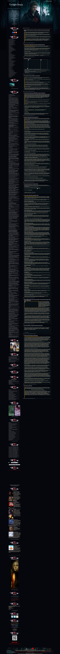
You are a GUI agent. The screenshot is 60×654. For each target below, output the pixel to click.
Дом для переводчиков (11, 395)
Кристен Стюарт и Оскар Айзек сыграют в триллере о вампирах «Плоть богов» (14, 214)
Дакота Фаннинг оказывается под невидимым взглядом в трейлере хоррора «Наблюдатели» (14, 244)
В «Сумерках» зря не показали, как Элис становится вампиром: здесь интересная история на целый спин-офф (14, 111)
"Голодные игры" (11, 54)
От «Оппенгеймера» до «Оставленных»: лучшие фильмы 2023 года (14, 326)
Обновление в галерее (27, 58)
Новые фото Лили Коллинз (12, 162)
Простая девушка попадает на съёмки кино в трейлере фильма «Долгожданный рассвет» (14, 276)
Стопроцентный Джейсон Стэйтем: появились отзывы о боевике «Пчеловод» (14, 309)
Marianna (31, 113)
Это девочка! (10, 219)
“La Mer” (39, 286)
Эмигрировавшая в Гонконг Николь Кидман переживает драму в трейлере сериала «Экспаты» (14, 332)
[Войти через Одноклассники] (16, 32)
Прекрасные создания (11, 55)
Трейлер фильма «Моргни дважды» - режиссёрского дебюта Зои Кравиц (13, 218)
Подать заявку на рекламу (15, 416)
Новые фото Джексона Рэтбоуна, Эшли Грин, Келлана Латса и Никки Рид (13, 197)
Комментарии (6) (33, 398)
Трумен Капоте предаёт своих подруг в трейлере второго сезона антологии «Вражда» (13, 319)
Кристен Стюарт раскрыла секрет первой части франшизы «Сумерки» (14, 259)
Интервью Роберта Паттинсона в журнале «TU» (31, 117)
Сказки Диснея (11, 63)
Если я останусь (11, 62)
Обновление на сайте (11, 94)
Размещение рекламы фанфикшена (14, 539)
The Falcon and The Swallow (12, 432)
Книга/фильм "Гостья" (11, 44)
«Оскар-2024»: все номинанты (12, 292)
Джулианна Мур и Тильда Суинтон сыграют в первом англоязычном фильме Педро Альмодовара (14, 285)
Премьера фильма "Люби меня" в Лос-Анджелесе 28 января (13, 140)
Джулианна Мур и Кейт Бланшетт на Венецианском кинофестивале (13, 185)
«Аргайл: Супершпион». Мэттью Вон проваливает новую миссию (13, 265)
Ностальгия (10, 66)
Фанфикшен (10, 47)
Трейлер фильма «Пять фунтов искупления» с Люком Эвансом (12, 203)
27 (11, 600)
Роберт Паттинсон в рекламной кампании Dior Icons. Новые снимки (14, 169)
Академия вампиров (11, 57)
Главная (44, 1)
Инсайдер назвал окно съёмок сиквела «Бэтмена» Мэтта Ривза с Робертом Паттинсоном (13, 324)
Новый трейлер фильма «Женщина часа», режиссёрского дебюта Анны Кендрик (14, 173)
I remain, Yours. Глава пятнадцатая (13, 454)
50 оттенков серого (11, 61)
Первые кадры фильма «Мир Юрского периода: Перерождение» (13, 179)
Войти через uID (14, 30)
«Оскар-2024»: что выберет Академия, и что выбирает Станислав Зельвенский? (14, 233)
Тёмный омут (10, 428)
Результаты (13, 610)
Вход (49, 1)
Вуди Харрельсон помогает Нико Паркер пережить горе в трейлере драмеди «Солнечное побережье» (14, 296)
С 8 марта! (10, 96)
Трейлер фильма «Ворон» (12, 227)
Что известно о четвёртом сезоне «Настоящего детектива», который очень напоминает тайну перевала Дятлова (13, 328)
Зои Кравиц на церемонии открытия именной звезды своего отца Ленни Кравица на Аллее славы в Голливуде (14, 226)
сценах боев (40, 256)
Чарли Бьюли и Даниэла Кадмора (32, 71)
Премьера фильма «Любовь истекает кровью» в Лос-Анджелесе (13, 237)
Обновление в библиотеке (28, 385)
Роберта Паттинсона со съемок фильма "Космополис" (34, 69)
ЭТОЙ (17, 548)
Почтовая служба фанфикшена (12, 396)
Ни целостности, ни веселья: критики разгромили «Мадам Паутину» (13, 269)
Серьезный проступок (11, 431)
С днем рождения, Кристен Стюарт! (13, 220)
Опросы (10, 53)
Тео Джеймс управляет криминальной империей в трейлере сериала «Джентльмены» (13, 252)
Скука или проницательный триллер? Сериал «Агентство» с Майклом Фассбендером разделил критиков (13, 156)
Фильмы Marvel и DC (11, 64)
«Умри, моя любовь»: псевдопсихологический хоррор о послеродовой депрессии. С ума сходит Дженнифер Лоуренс (13, 126)
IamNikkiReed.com (41, 243)
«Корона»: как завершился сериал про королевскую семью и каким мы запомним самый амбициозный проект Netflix (14, 336)
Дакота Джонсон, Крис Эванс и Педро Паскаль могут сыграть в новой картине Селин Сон (13, 273)
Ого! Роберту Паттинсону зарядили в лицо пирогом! (32, 75)
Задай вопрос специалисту (12, 380)
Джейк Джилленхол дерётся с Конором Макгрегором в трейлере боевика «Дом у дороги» (13, 288)
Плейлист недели (11, 70)
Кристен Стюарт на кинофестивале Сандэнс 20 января (13, 294)
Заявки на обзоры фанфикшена (13, 398)
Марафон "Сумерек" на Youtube (12, 107)
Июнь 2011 (14, 595)
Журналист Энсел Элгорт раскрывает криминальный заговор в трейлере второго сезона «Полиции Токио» (14, 311)
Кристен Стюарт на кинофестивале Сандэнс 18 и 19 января (13, 297)
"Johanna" (48, 263)
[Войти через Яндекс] (14, 32)
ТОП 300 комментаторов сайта (14, 88)
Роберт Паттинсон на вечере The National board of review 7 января (14, 144)
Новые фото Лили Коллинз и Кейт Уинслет (14, 184)
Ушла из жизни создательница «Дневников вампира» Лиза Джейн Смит (14, 137)
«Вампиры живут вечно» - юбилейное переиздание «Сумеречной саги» (13, 138)
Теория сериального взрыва (12, 72)
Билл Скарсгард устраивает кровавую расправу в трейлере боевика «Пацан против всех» (14, 250)
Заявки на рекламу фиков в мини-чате (14, 485)
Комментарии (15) (32, 115)
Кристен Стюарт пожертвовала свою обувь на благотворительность (34, 44)
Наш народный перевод (12, 384)
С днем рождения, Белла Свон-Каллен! (13, 178)
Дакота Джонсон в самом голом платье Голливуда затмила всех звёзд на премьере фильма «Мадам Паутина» (14, 271)
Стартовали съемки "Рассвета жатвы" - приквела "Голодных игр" (13, 122)
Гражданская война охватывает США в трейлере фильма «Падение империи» (13, 283)
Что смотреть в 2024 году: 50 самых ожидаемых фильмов (13, 321)
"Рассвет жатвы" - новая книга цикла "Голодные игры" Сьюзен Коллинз (13, 135)
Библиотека (26, 398)
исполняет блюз (31, 249)
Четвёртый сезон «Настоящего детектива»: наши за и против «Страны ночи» (14, 246)
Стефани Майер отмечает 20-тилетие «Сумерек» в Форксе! (13, 106)
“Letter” (38, 277)
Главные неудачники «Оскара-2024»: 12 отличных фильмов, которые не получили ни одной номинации (14, 235)
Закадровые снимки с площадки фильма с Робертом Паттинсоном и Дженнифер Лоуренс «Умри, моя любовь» (14, 188)
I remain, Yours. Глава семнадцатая (13, 451)
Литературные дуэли (11, 75)
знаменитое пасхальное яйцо (46, 280)
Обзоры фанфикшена (11, 397)
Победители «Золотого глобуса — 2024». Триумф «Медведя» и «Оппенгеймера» (14, 314)
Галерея (10, 46)
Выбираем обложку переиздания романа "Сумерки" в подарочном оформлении (14, 100)
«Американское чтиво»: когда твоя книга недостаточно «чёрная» (14, 261)
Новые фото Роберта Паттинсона (13, 221)
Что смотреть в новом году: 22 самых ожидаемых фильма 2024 (13, 313)
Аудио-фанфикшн (11, 48)
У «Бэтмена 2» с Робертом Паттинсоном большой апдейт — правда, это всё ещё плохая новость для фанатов (14, 190)
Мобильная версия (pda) (30, 651)
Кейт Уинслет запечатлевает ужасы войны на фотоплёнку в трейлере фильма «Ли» (14, 216)
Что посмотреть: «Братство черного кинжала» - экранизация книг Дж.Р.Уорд (13, 118)
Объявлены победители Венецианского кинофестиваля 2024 (13, 183)
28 (12, 600)
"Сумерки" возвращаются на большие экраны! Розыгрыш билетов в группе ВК (13, 99)
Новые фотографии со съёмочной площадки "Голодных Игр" (33, 325)
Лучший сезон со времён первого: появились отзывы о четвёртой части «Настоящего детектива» (13, 317)
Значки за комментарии (12, 367)
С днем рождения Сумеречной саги (13, 123)
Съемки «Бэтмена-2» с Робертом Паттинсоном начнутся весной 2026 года (13, 120)
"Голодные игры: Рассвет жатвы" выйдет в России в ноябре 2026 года (14, 104)
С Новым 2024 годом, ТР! (12, 322)
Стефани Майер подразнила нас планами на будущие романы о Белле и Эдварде (14, 102)
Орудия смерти (11, 56)
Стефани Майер (11, 39)
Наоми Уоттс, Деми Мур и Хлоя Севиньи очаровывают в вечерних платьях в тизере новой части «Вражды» (14, 330)
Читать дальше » (46, 40)
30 (14, 600)
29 (13, 600)
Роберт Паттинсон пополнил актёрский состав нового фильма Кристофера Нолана (14, 154)
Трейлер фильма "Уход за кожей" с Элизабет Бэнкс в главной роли (13, 194)
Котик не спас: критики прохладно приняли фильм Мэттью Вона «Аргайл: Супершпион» (14, 281)
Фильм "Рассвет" (11, 43)
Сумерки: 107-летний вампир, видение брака (31, 335)
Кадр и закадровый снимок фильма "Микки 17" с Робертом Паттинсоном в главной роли (14, 163)
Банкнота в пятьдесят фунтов (12, 433)
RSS (51, 1)
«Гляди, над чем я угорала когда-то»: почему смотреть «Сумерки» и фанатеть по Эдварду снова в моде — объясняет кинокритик (14, 117)
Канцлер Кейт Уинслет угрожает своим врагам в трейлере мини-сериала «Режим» (14, 277)
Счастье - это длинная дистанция (13, 429)
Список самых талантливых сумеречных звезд (31, 195)
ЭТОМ (18, 551)
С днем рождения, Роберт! (12, 95)
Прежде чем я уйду (11, 65)
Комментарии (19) (32, 91)
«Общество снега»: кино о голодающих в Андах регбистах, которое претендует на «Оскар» (14, 302)
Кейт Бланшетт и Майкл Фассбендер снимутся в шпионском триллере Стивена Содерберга (14, 291)
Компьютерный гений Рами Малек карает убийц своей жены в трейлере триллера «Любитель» (14, 152)
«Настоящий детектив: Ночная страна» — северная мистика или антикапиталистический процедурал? (14, 300)
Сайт (9, 52)
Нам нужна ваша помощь (12, 195)
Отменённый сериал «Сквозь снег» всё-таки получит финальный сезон (14, 224)
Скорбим (10, 222)
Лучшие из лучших (11, 393)
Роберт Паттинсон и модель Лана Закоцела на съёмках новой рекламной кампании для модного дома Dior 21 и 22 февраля (14, 256)
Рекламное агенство (11, 74)
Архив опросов (16, 610)
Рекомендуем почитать (12, 73)
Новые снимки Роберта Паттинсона (13, 143)
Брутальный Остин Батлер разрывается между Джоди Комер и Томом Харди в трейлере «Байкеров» (14, 242)
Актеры (10, 45)
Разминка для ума (11, 71)
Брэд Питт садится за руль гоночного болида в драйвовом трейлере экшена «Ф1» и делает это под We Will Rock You (14, 192)
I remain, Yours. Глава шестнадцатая (13, 452)
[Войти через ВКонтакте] (13, 32)
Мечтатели (10, 440)
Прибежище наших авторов (12, 394)
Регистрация (47, 1)
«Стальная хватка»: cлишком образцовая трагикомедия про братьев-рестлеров (14, 304)
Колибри (10, 430)
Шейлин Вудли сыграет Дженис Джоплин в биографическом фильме (14, 181)
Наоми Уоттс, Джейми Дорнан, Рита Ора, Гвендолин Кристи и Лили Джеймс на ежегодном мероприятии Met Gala (14, 212)
